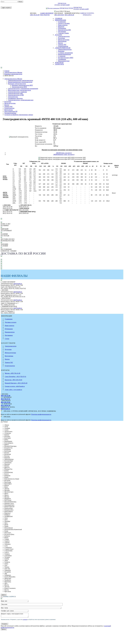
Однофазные (62, 59)
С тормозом (61, 56)
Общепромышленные (65, 49)
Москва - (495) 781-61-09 (12, 373)
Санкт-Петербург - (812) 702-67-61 (15, 376)
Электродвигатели (64, 36)
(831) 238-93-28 (69, 15)
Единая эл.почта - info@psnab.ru (15, 386)
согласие (25, 619)
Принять (3, 629)
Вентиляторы (62, 41)
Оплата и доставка (64, 23)
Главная (6, 71)
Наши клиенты (62, 25)
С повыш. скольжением (65, 53)
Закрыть (3, 594)
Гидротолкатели (63, 46)
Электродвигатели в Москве (13, 72)
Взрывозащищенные (64, 54)
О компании (62, 21)
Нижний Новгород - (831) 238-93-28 (16, 383)
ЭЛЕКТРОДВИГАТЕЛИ (62, 48)
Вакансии (61, 26)
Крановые (61, 51)
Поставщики (62, 31)
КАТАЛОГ (58, 35)
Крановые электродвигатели (13, 74)
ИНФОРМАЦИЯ (60, 20)
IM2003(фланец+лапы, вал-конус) (63, 154)
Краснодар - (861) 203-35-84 (13, 380)
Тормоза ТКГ (62, 44)
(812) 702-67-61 (45, 15)
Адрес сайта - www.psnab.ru (13, 389)
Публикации (62, 28)
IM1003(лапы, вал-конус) (64, 153)
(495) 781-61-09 (34, 15)
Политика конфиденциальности (41, 414)
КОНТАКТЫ (58, 62)
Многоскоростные (63, 61)
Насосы (60, 43)
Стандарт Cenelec (63, 33)
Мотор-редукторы (63, 39)
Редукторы (61, 38)
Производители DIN (64, 30)
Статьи (7, 338)
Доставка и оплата (10, 322)
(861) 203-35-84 (59, 15)
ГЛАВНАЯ (58, 18)
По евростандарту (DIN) (65, 57)
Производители (10, 332)
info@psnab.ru (17, 283)
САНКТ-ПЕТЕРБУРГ (47, 13)
